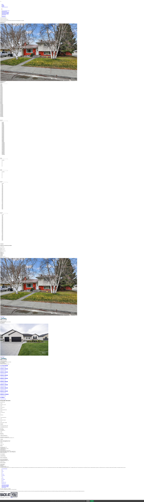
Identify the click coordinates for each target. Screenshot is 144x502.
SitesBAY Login (4, 483)
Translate (11, 497)
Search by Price (15, 20)
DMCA (3, 480)
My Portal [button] (3, 6)
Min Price (1, 82)
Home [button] (2, 4)
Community (3, 475)
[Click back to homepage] (1, 9)
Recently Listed (11, 20)
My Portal (5, 11)
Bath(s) (1, 169)
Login (2, 10)
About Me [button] (3, 5)
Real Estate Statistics (6, 20)
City (2, 472)
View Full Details (2, 316)
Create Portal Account (6, 10)
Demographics (18, 20)
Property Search (2, 20)
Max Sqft (1, 212)
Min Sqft (1, 181)
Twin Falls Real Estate (4, 468)
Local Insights (22, 20)
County (3, 471)
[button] (0, 1)
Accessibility (3, 479)
